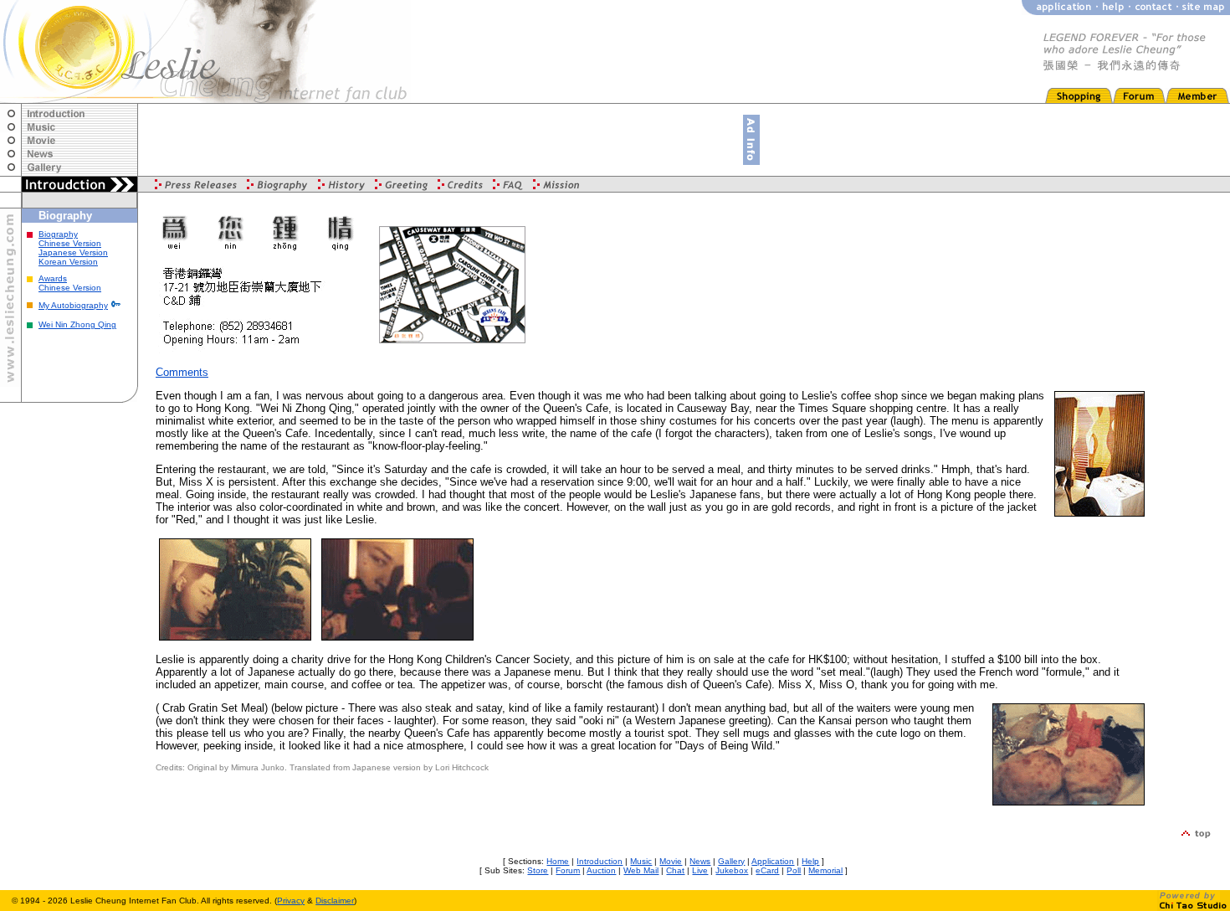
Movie (670, 861)
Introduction (600, 861)
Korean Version (68, 261)
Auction (601, 870)
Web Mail (641, 870)
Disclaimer (334, 900)
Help (810, 861)
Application (772, 861)
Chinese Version (69, 243)
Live (700, 870)
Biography (58, 234)
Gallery (731, 861)
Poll (794, 870)
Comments (182, 372)
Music (641, 861)
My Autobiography (73, 305)
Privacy (291, 900)
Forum (568, 870)
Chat (675, 870)
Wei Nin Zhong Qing (77, 324)
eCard (767, 870)
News (699, 861)
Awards (52, 278)
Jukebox (731, 870)
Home (557, 861)
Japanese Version (73, 252)
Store (537, 870)
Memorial (825, 870)
